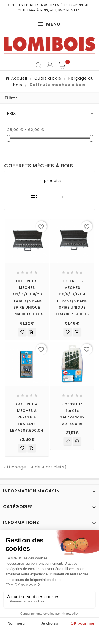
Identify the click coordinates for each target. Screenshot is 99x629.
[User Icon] (50, 65)
